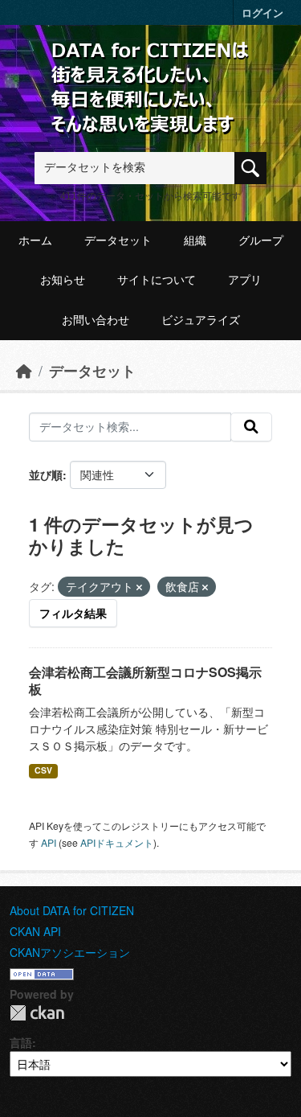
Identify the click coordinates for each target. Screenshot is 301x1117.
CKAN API (35, 931)
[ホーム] (24, 370)
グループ (260, 240)
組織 (195, 240)
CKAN (37, 1012)
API (48, 842)
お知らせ (62, 279)
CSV (43, 770)
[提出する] (251, 427)
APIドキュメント (116, 842)
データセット (118, 240)
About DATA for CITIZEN (72, 910)
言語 (21, 1042)
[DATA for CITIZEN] (150, 66)
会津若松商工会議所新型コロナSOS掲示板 (145, 680)
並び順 (46, 474)
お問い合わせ (95, 320)
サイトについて (156, 279)
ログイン (262, 12)
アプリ (245, 279)
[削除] (139, 587)
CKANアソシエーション (70, 952)
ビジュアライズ (200, 320)
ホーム (35, 240)
